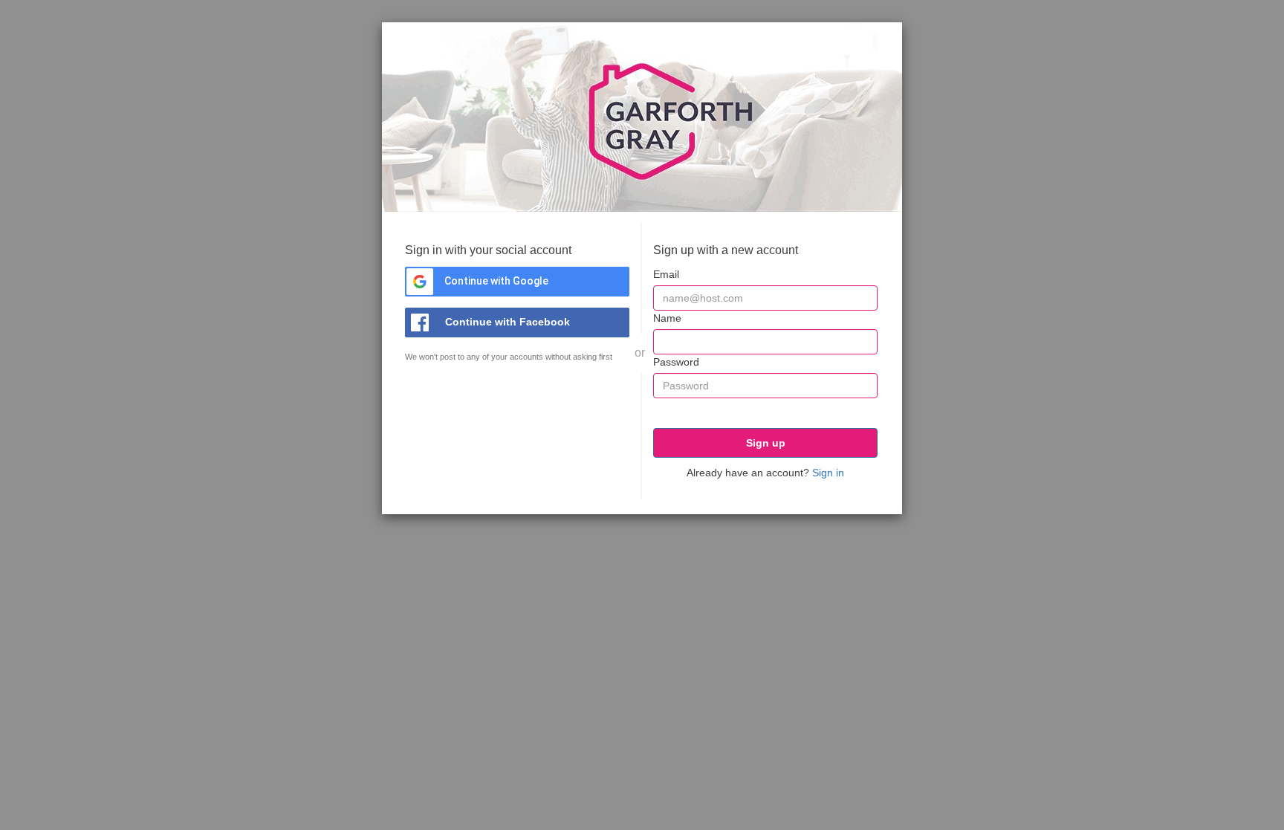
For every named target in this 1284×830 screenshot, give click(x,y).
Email (666, 274)
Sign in (828, 473)
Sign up (765, 443)
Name (667, 318)
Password (676, 362)
